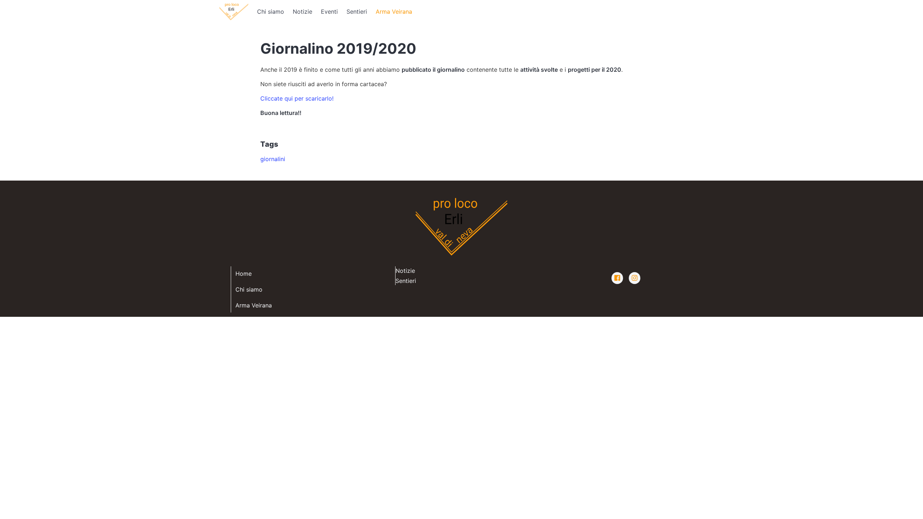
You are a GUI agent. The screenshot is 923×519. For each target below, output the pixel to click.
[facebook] (617, 278)
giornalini (272, 159)
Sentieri (356, 11)
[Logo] (234, 11)
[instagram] (634, 278)
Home (243, 273)
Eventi (329, 11)
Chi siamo (270, 11)
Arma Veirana (394, 11)
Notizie (302, 11)
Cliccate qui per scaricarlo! (297, 98)
